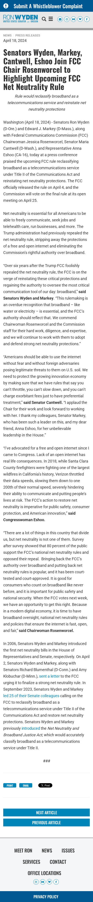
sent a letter (49, 675)
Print (10, 785)
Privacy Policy (46, 896)
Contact (58, 861)
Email (26, 785)
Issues (68, 850)
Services (31, 861)
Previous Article (46, 822)
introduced (31, 728)
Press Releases (27, 35)
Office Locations (44, 872)
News (7, 35)
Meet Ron (23, 850)
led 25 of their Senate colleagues (31, 695)
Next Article (46, 812)
